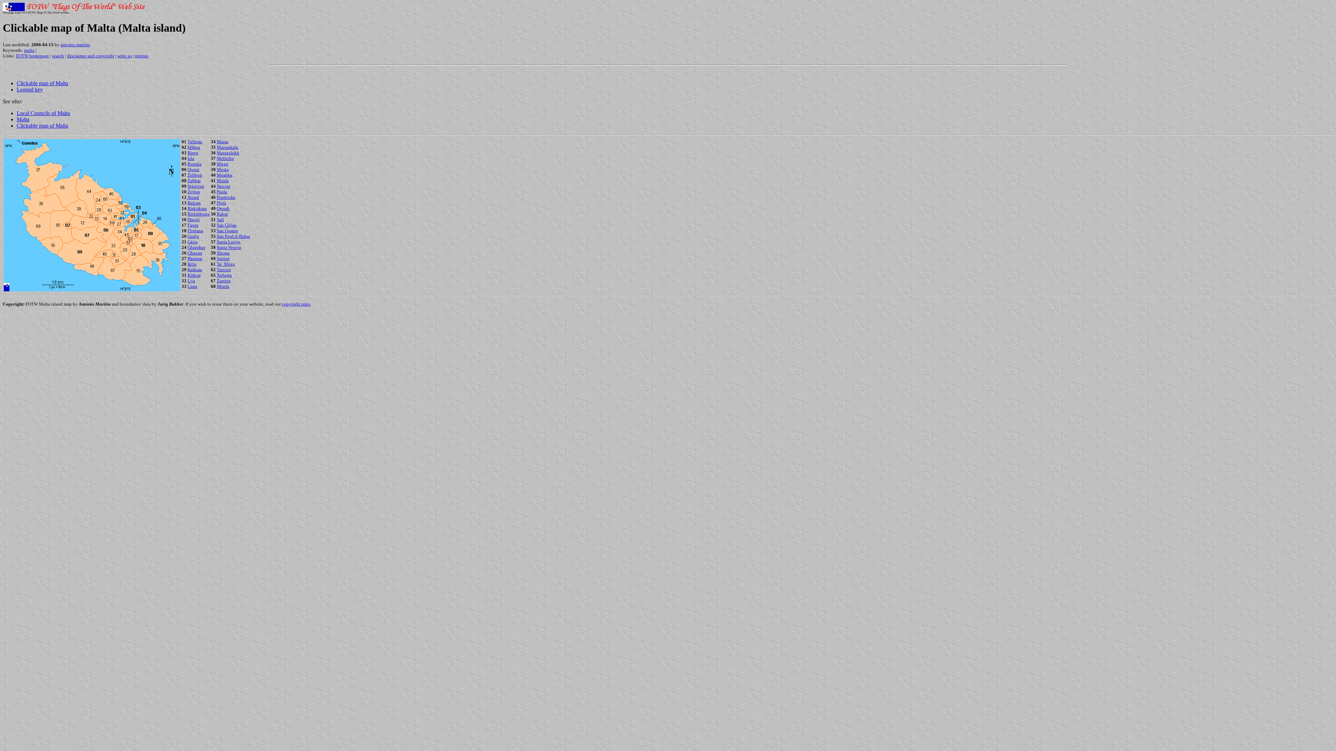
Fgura (193, 225)
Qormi (193, 169)
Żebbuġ (195, 175)
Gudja (193, 236)
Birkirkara (197, 208)
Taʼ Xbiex (226, 264)
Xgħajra (224, 275)
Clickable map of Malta (42, 83)
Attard (193, 197)
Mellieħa (225, 158)
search (58, 55)
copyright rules (296, 304)
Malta (23, 119)
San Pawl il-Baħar (233, 236)
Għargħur (196, 247)
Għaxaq (195, 253)
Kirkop (194, 275)
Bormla (194, 164)
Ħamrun (195, 258)
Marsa (222, 141)
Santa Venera (229, 247)
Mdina (194, 147)
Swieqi (223, 258)
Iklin (192, 264)
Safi (220, 219)
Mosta (223, 169)
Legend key (30, 89)
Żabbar (194, 180)
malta (29, 50)
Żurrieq (224, 280)
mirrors (141, 55)
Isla (191, 158)
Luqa (192, 286)
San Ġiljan (227, 225)
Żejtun (194, 191)
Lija (191, 280)
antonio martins (75, 44)
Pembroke (226, 197)
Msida (223, 180)
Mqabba (224, 175)
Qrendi (223, 208)
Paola (222, 191)
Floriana (195, 230)
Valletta (195, 141)
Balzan (194, 202)
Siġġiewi (196, 186)
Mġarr (222, 164)
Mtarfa (223, 286)
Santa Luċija (228, 241)
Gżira (193, 241)
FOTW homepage (32, 55)
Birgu (193, 152)
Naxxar (223, 186)
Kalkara (195, 269)
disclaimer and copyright (90, 55)
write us (124, 55)
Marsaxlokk (228, 152)
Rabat (222, 214)
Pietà (221, 202)
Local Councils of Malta (43, 113)
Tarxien (224, 269)
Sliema (223, 253)
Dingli (194, 219)
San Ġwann (227, 230)
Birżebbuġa (198, 214)
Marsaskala (227, 147)
